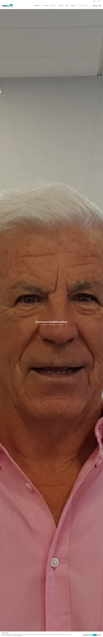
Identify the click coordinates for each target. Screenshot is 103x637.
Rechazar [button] (99, 635)
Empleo (67, 5)
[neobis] (7, 5)
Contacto (98, 1)
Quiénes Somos (37, 5)
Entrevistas (53, 324)
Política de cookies (18, 635)
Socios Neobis (45, 5)
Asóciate (94, 1)
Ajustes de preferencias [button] (87, 635)
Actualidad (60, 5)
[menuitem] (95, 1)
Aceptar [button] (94, 635)
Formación (73, 5)
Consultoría (52, 5)
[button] (93, 5)
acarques (61, 324)
